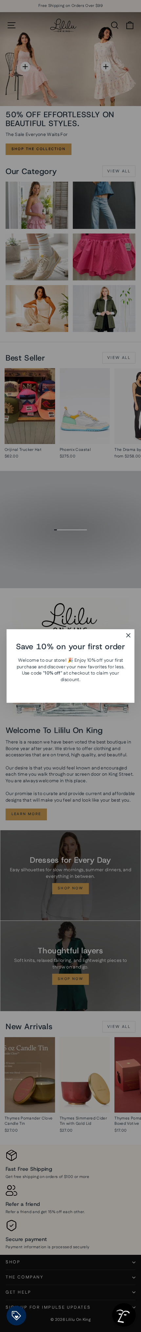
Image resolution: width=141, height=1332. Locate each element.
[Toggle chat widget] (124, 1315)
